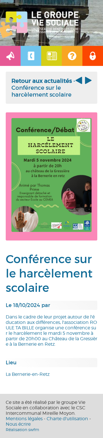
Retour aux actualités (41, 80)
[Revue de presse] (51, 56)
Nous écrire (18, 424)
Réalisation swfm (22, 429)
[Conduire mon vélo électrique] (80, 82)
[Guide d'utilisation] (72, 56)
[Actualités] (10, 56)
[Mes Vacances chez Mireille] (88, 82)
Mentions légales (24, 418)
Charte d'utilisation (67, 418)
